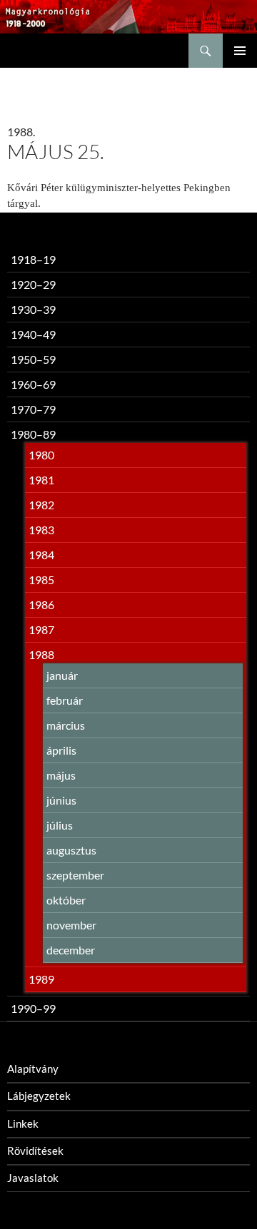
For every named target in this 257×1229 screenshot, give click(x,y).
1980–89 (33, 434)
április (61, 750)
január (62, 675)
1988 (41, 654)
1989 (41, 979)
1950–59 (33, 359)
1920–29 (33, 284)
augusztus (71, 850)
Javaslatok (33, 1177)
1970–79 (33, 409)
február (64, 700)
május (61, 775)
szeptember (75, 875)
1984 (41, 554)
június (61, 800)
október (66, 900)
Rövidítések (35, 1150)
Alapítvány (33, 1068)
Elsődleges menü (240, 51)
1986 (41, 604)
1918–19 (33, 259)
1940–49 (33, 334)
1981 (41, 479)
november (71, 925)
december (70, 950)
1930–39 (33, 309)
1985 (41, 579)
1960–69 (33, 384)
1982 (41, 504)
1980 (41, 454)
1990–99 (33, 1008)
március (65, 725)
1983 (41, 529)
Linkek (23, 1123)
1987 (41, 629)
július (59, 825)
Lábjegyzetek (39, 1095)
